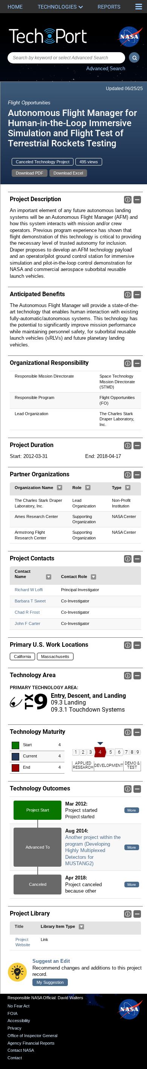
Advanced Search (105, 68)
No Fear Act (18, 1006)
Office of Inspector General (32, 1035)
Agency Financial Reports (31, 1043)
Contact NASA (21, 1050)
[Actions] (59, 487)
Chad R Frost (27, 612)
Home (15, 7)
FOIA (12, 1013)
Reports (109, 7)
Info (128, 199)
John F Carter (27, 623)
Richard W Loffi (29, 589)
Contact (15, 1057)
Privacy (14, 1028)
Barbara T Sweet (30, 601)
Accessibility (19, 1020)
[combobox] (66, 57)
